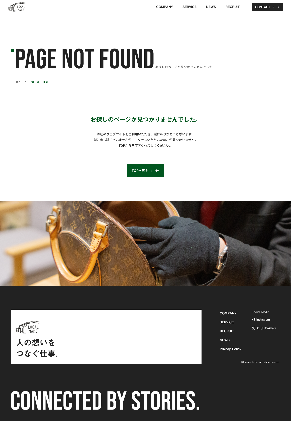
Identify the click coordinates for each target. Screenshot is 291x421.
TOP (18, 82)
